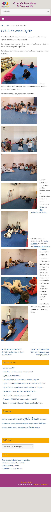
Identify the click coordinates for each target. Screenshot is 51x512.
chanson (9, 419)
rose (23, 427)
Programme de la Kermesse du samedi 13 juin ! (21, 380)
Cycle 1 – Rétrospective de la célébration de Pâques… (23, 387)
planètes (4, 427)
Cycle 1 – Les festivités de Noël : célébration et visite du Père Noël (12, 352)
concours (17, 419)
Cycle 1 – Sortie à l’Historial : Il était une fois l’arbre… (23, 403)
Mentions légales (26, 482)
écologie (37, 427)
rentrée (20, 427)
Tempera (36, 484)
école (32, 427)
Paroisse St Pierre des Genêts (13, 463)
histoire (22, 423)
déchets (44, 419)
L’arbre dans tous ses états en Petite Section (19, 391)
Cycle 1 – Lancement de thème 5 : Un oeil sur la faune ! (24, 383)
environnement (6, 423)
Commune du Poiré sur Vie (12, 468)
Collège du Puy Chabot (10, 465)
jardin (26, 423)
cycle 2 (28, 418)
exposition (17, 423)
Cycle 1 (8, 25)
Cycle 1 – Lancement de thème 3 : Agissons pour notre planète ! (40, 352)
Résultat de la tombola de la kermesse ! (18, 372)
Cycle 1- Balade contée (11, 376)
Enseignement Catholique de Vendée (16, 460)
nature (36, 423)
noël (40, 423)
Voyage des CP (8, 368)
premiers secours (12, 427)
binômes (4, 419)
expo (12, 423)
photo (44, 423)
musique (31, 423)
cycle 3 (37, 419)
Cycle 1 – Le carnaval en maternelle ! (17, 395)
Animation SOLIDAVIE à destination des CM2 (20, 399)
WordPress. (45, 484)
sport (27, 427)
